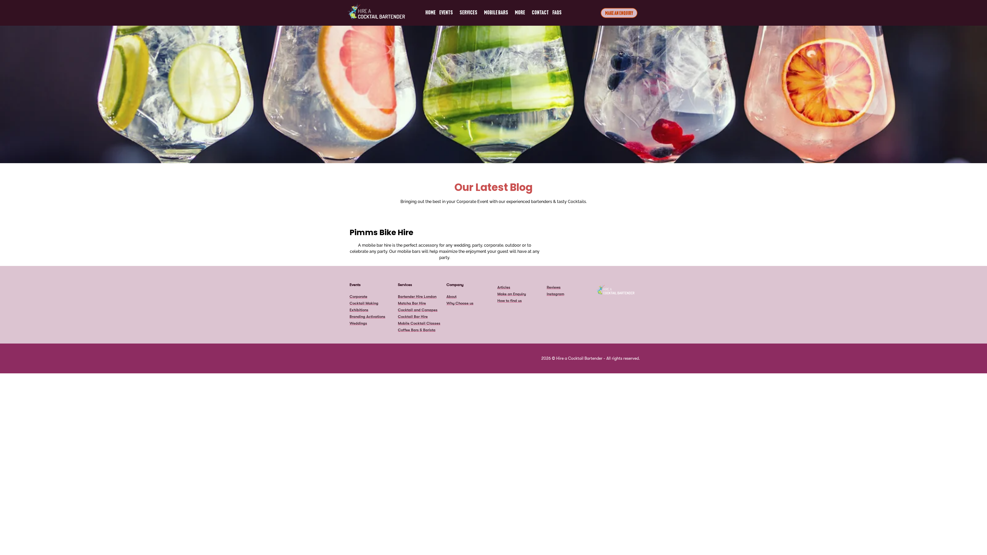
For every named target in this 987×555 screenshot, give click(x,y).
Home (430, 13)
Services (468, 13)
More (520, 13)
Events (446, 13)
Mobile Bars (496, 13)
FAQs (557, 13)
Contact (540, 13)
